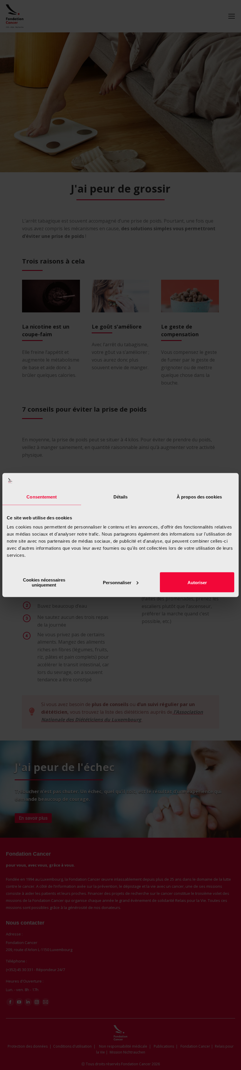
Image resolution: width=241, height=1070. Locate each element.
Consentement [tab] (41, 496)
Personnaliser (117, 582)
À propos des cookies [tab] (199, 496)
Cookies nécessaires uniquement (44, 582)
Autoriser (197, 582)
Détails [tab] (120, 496)
